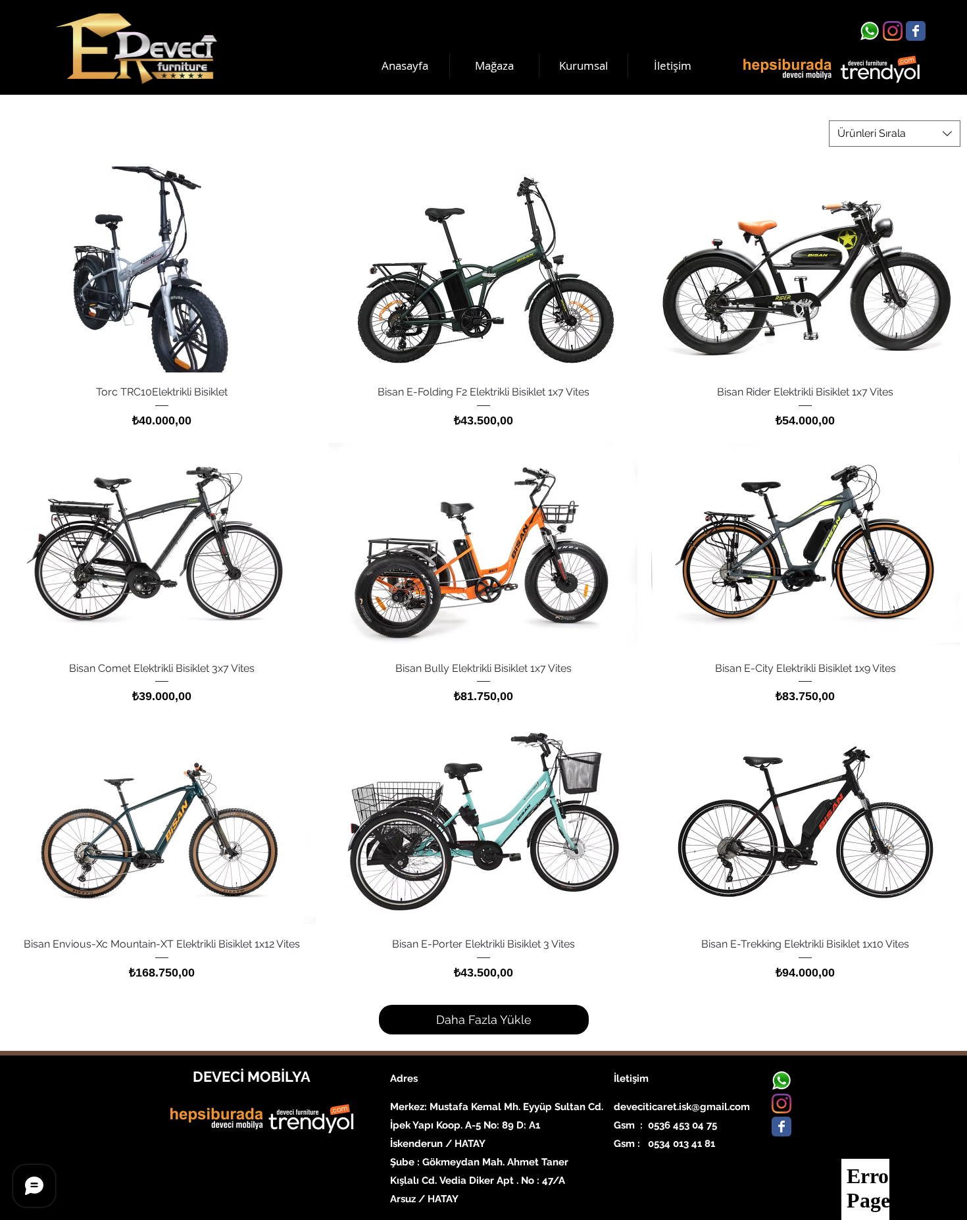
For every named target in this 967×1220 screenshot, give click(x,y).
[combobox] (894, 133)
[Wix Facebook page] (916, 31)
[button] (583, 65)
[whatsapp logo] (870, 31)
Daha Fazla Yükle (484, 1020)
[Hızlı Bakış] (161, 269)
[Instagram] (893, 31)
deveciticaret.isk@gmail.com (682, 1107)
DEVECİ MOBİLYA (251, 1076)
